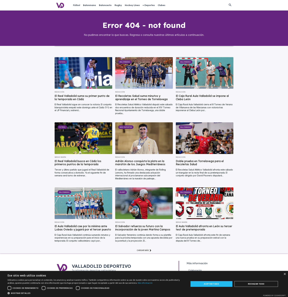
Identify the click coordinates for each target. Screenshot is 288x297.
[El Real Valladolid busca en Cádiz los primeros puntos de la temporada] (83, 138)
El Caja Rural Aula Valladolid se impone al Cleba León (202, 97)
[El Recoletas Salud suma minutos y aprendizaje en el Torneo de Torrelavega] (144, 73)
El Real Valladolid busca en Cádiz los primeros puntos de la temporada (78, 162)
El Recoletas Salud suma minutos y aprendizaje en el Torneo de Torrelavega (141, 97)
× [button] (285, 274)
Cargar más (143, 250)
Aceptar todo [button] (211, 284)
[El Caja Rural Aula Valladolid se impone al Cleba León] (204, 73)
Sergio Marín (60, 157)
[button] (229, 5)
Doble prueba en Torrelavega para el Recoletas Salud (200, 162)
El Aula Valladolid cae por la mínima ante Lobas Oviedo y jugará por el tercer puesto (83, 227)
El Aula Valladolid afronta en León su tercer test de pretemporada (204, 227)
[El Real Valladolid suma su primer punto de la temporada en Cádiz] (83, 73)
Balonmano (125, 62)
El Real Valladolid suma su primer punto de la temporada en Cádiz (82, 97)
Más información (145, 283)
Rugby (122, 192)
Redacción (59, 92)
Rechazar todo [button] (256, 284)
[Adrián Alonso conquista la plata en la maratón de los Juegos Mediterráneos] (144, 138)
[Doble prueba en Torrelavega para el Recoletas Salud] (204, 138)
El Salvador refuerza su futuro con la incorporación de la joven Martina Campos (142, 227)
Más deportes (126, 127)
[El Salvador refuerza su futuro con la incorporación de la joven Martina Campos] (144, 203)
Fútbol (62, 62)
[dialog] (144, 284)
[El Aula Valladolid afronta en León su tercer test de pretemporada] (204, 203)
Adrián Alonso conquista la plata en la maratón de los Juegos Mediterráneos (140, 162)
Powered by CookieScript (274, 295)
